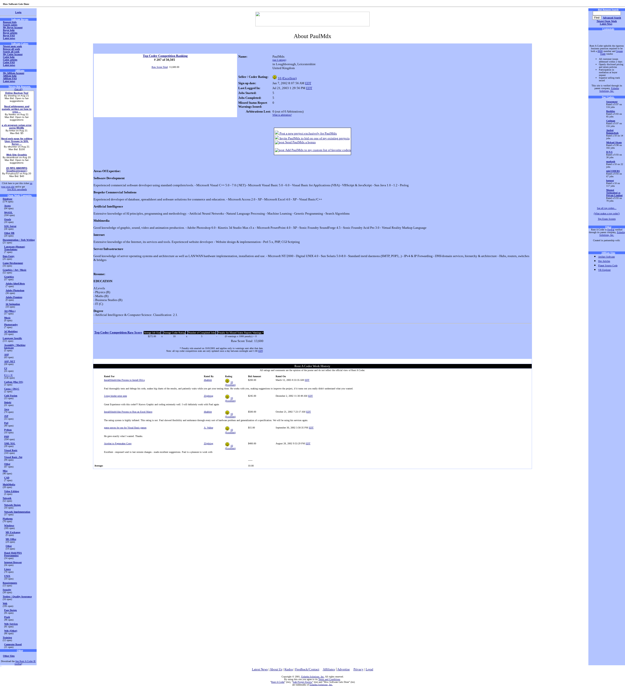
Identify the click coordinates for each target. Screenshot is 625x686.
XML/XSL (9, 443)
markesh (610, 161)
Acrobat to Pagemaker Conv (118, 443)
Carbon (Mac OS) (13, 382)
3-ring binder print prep (115, 396)
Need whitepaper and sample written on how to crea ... (16, 109)
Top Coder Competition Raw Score (118, 332)
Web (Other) (10, 630)
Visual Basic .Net (13, 457)
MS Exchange (13, 532)
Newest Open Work (607, 21)
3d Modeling (11, 331)
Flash (7, 617)
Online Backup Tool (16, 93)
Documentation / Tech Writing (19, 240)
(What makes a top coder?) (607, 213)
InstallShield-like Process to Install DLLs (124, 380)
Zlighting (208, 396)
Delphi (7, 402)
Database (7, 198)
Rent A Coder (277, 682)
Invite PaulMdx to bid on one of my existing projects (314, 138)
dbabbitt (208, 380)
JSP (6, 416)
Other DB (9, 233)
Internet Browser (13, 562)
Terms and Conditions (329, 679)
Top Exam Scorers (607, 219)
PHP (6, 436)
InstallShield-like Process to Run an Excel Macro (128, 411)
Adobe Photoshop (15, 290)
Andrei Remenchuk (612, 131)
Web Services (11, 624)
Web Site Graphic (16, 154)
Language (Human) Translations (14, 248)
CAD (6, 477)
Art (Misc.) (9, 311)
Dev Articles (604, 261)
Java (6, 409)
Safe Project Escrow (302, 682)
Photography (11, 324)
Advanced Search (612, 17)
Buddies (610, 111)
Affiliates (329, 669)
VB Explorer (604, 270)
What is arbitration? (282, 115)
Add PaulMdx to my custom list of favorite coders (317, 150)
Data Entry (8, 256)
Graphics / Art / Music (14, 270)
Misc (5, 470)
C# (5, 368)
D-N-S (609, 152)
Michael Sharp (614, 142)
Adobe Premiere (14, 297)
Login (18, 12)
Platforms (8, 518)
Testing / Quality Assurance (17, 596)
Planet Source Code (607, 265)
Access (7, 205)
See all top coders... (606, 208)
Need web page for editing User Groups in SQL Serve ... (16, 141)
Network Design (12, 505)
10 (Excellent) (287, 78)
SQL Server (10, 226)
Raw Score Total (160, 67)
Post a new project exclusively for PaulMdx (308, 133)
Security (7, 589)
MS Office (11, 539)
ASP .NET (9, 361)
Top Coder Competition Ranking (165, 56)
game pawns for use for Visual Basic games (125, 427)
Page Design (10, 610)
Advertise (343, 669)
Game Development (13, 263)
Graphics (9, 276)
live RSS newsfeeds (17, 189)
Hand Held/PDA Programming (13, 554)
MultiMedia (9, 484)
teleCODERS (613, 171)
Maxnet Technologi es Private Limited (614, 193)
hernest (610, 180)
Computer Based (13, 644)
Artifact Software (606, 256)
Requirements (10, 583)
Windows (9, 525)
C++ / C (8, 375)
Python (8, 429)
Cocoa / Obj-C (11, 388)
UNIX (7, 576)
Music (7, 317)
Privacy (359, 669)
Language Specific (12, 338)
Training (7, 637)
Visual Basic (10, 450)
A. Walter (208, 427)
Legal (369, 669)
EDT (308, 83)
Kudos (288, 669)
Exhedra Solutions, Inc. (609, 89)
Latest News (606, 23)
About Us (276, 669)
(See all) (18, 89)
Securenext (611, 101)
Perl (6, 423)
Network (7, 498)
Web (5, 603)
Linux (7, 569)
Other (7, 464)
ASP (6, 354)
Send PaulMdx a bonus (300, 142)
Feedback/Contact (307, 669)
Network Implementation (17, 511)
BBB (600, 51)
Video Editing (11, 491)
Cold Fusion (10, 395)
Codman (610, 120)
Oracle (7, 219)
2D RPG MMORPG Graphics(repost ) (16, 169)
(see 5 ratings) (279, 60)
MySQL (8, 212)
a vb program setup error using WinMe (16, 126)
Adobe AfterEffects (15, 283)
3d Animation (13, 304)
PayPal (610, 229)
